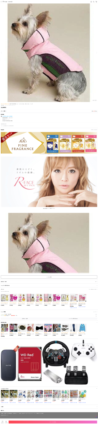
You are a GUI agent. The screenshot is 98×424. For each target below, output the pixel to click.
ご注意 (2, 406)
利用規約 (5, 413)
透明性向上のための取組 (39, 413)
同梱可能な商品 (3, 322)
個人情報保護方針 (9, 413)
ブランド (48, 289)
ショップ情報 (48, 311)
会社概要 (2, 413)
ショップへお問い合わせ (49, 285)
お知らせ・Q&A (48, 281)
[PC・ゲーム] (49, 362)
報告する (2, 410)
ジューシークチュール (5, 103)
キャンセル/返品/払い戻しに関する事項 (7, 125)
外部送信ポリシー (15, 413)
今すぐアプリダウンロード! (29, 413)
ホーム (35, 413)
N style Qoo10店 (8, 1)
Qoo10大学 (23, 413)
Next (95, 52)
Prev (2, 52)
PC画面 (20, 413)
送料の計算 (10, 117)
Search (93, 2)
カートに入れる (53, 421)
